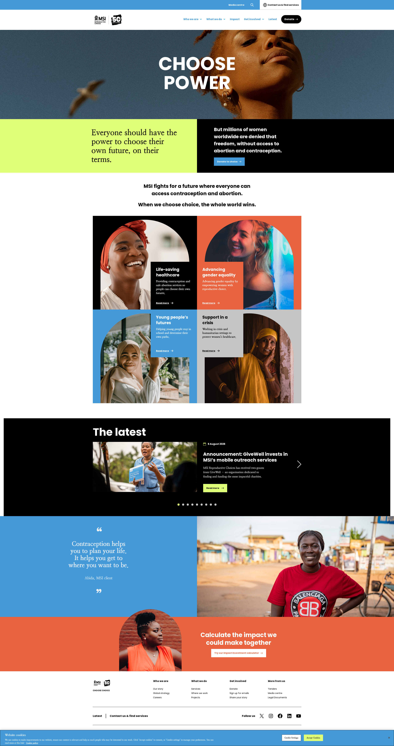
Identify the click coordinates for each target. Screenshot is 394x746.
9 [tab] (215, 504)
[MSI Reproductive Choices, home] (108, 20)
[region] (197, 738)
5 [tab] (197, 504)
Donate (289, 19)
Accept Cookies (313, 738)
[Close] (389, 737)
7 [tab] (206, 504)
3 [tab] (187, 504)
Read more (162, 303)
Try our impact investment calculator (236, 652)
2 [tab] (183, 504)
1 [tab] (178, 504)
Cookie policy (32, 743)
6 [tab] (201, 504)
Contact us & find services (283, 4)
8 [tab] (210, 504)
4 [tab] (192, 504)
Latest (97, 716)
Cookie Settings (291, 738)
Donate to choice (227, 161)
